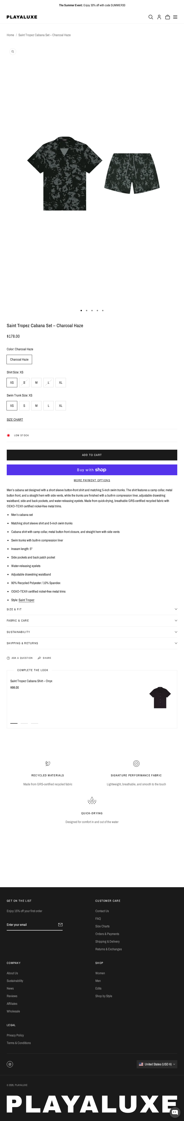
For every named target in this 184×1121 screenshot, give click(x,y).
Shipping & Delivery (107, 941)
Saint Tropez (26, 600)
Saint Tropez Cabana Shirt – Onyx (31, 681)
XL (60, 382)
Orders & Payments (107, 933)
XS (12, 382)
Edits (98, 988)
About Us (12, 973)
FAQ (98, 918)
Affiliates (12, 1003)
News (10, 988)
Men (98, 980)
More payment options (92, 480)
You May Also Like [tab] (92, 857)
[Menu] (175, 17)
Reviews (12, 996)
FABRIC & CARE (18, 620)
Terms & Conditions (19, 1042)
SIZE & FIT (14, 609)
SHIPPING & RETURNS (22, 643)
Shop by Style (103, 996)
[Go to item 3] (92, 311)
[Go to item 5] (103, 311)
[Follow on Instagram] (10, 1064)
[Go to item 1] (81, 311)
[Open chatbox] (175, 1112)
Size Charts (102, 926)
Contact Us (102, 911)
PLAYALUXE (21, 1085)
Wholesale (13, 1011)
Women (100, 973)
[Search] (151, 17)
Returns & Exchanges (108, 949)
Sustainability (15, 980)
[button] (92, 419)
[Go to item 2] (87, 311)
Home (10, 35)
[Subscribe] (60, 924)
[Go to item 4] (97, 311)
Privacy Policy (15, 1035)
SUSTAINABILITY (18, 632)
